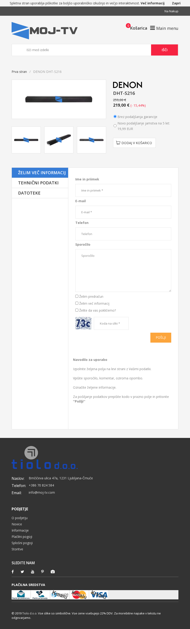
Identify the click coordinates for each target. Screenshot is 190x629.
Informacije (20, 530)
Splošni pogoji (22, 543)
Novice (17, 524)
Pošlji (161, 337)
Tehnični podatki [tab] (38, 183)
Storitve (17, 549)
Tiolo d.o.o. (29, 613)
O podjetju (20, 518)
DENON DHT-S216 (82, 170)
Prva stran (19, 71)
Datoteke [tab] (29, 193)
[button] (135, 27)
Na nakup (171, 11)
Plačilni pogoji (22, 536)
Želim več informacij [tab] (42, 172)
